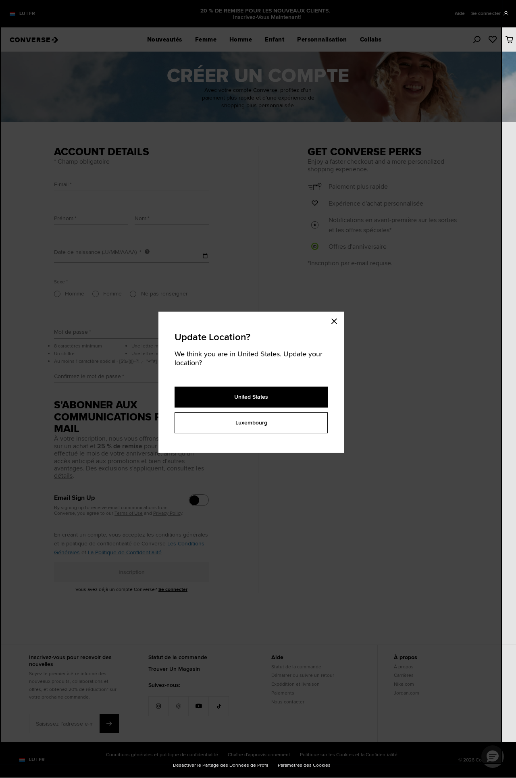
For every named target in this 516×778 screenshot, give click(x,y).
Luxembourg (251, 422)
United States (251, 397)
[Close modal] (336, 320)
